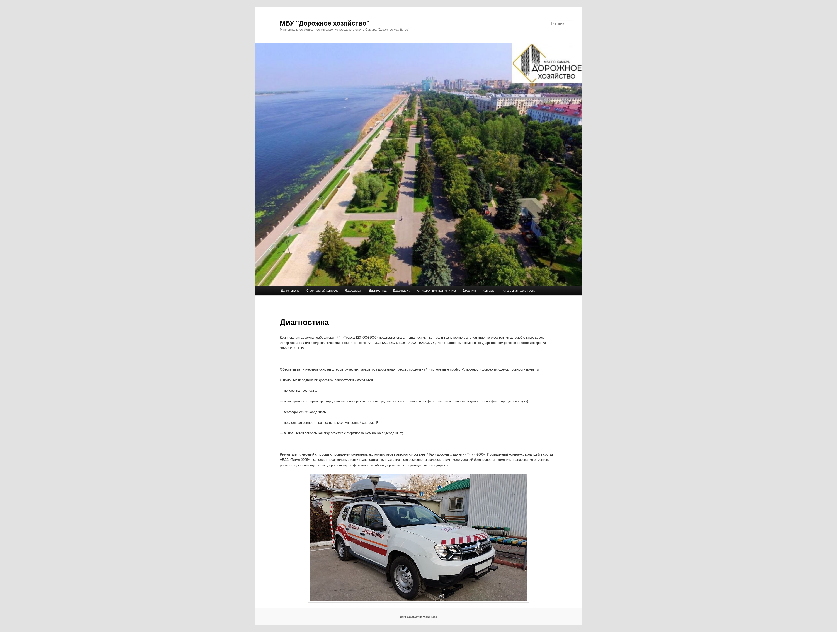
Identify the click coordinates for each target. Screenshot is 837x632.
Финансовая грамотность (518, 290)
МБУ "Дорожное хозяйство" (324, 22)
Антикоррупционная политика (436, 290)
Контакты (489, 290)
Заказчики (469, 290)
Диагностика (377, 290)
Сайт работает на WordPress (418, 617)
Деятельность (290, 290)
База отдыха (401, 290)
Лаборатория (353, 290)
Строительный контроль (322, 290)
